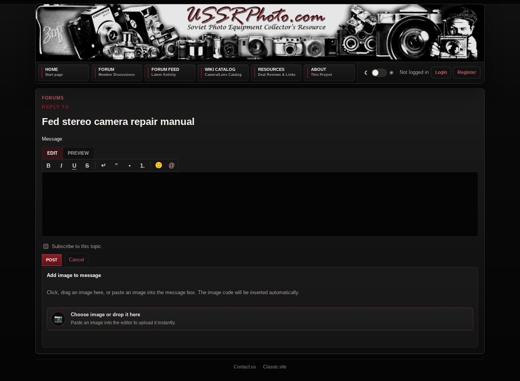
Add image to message (74, 275)
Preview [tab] (78, 153)
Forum (106, 69)
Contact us (245, 367)
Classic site (275, 367)
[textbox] (260, 204)
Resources (271, 69)
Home (51, 69)
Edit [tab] (52, 153)
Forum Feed (165, 69)
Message (52, 138)
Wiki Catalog (220, 69)
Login (441, 72)
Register (467, 72)
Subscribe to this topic (76, 246)
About (318, 69)
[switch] (379, 72)
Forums (53, 98)
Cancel (76, 260)
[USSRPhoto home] (260, 33)
